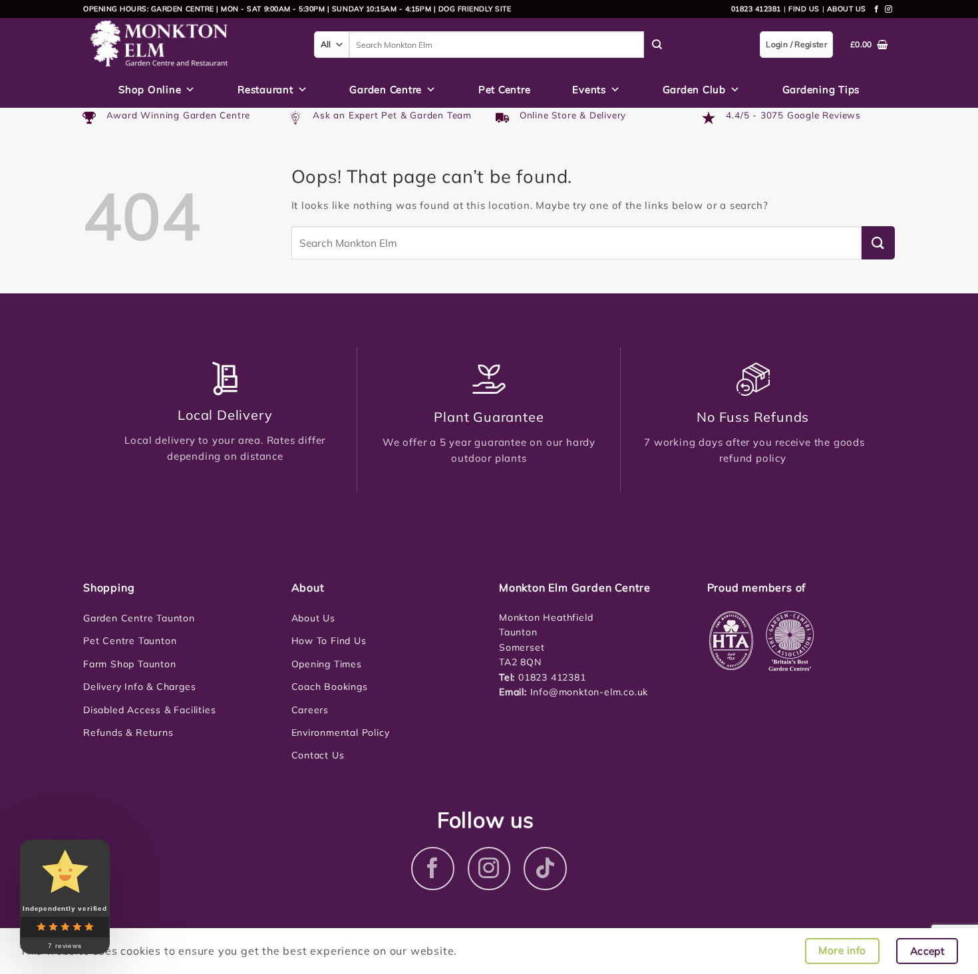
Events (589, 89)
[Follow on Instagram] (889, 9)
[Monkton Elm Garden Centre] (188, 44)
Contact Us (318, 755)
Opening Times (326, 664)
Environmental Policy (340, 732)
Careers (310, 710)
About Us (313, 618)
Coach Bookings (329, 687)
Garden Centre (385, 89)
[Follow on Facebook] (877, 9)
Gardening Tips (821, 89)
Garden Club (694, 89)
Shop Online (149, 89)
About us (846, 8)
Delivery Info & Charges (139, 687)
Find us (804, 8)
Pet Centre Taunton (129, 641)
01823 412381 (756, 8)
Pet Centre (504, 89)
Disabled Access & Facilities (149, 710)
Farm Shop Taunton (129, 664)
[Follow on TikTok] (545, 868)
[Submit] (657, 44)
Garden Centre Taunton (139, 618)
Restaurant (265, 89)
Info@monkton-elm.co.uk (589, 692)
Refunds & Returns (128, 732)
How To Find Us (329, 641)
